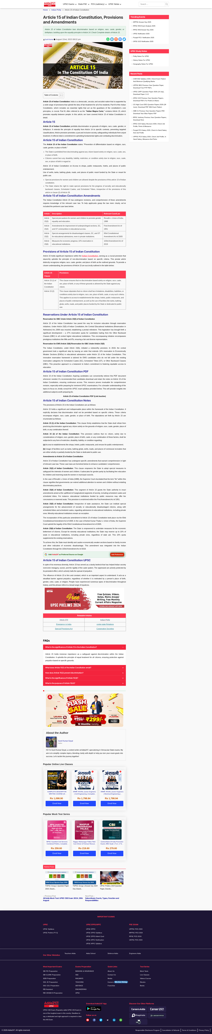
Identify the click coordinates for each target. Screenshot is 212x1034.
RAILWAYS (79, 978)
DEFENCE (79, 986)
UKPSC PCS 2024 (136, 940)
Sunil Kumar (49, 39)
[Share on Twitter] (124, 39)
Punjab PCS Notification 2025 (143, 37)
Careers (117, 982)
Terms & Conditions (189, 1030)
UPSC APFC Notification (95, 940)
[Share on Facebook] (120, 39)
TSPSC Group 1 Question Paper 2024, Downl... (57, 887)
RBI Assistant (48, 989)
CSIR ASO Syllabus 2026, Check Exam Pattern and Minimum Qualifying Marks (149, 80)
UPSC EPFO (90, 929)
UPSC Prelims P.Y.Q (50, 933)
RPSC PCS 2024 (135, 936)
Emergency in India (63, 624)
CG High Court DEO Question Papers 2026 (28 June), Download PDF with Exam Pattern (149, 106)
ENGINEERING (81, 989)
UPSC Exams (68, 4)
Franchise (111, 986)
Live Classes (144, 975)
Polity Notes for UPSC (141, 56)
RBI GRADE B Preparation (53, 993)
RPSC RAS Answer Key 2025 (143, 30)
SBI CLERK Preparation (52, 975)
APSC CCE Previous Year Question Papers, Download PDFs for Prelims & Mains (148, 99)
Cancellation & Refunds (170, 1030)
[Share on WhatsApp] (108, 39)
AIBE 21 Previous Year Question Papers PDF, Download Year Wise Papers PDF (149, 112)
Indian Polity (56, 10)
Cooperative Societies (105, 629)
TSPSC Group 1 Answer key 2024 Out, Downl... (85, 887)
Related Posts (49, 867)
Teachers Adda (70, 953)
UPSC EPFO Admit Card (95, 936)
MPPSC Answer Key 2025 (142, 22)
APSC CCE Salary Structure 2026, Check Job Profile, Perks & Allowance (149, 125)
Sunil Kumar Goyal (65, 741)
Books (142, 986)
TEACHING (79, 982)
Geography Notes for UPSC (143, 64)
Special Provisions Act (64, 629)
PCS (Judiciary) (97, 4)
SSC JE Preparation (50, 982)
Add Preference (117, 554)
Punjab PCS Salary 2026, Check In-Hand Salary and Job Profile (150, 131)
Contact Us (112, 975)
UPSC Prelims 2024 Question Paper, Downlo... (111, 887)
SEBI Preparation (49, 978)
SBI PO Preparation (50, 971)
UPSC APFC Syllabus (94, 943)
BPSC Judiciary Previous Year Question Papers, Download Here (150, 118)
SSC (77, 975)
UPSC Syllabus (48, 929)
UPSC (77, 993)
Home (45, 10)
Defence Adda (113, 953)
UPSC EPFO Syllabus (94, 933)
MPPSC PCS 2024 (136, 933)
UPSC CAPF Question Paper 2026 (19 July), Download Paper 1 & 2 (148, 93)
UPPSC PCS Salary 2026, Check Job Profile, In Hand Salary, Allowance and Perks (149, 138)
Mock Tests (144, 971)
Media (110, 978)
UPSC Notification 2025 (141, 34)
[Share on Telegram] (112, 39)
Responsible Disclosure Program (147, 1030)
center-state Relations (105, 624)
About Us (111, 971)
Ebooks (143, 982)
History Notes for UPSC (141, 60)
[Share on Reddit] (116, 39)
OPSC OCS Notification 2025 (143, 41)
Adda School (91, 953)
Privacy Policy (204, 1030)
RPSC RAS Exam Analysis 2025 (144, 26)
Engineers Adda (135, 953)
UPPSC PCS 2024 (136, 929)
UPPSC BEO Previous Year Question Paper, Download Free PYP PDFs (148, 86)
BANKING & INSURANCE (84, 971)
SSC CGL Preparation (51, 986)
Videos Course (145, 978)
